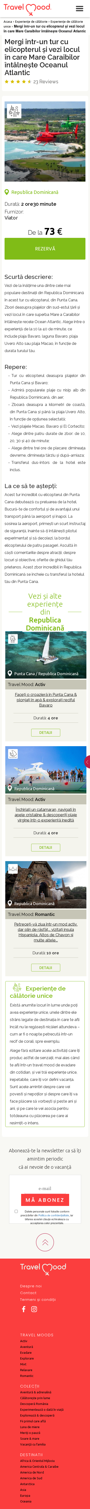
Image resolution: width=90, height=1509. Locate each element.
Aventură (26, 1346)
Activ (23, 1341)
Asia (23, 1489)
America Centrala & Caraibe (39, 1466)
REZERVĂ (45, 248)
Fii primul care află (33, 1421)
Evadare (26, 1352)
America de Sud (31, 1478)
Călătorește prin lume (35, 1398)
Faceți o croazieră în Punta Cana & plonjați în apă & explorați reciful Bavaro (46, 700)
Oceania (25, 1501)
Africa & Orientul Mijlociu (37, 1460)
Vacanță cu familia (33, 1444)
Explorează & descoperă (37, 1415)
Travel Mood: (26, 684)
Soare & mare (29, 1438)
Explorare (27, 1358)
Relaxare (26, 1370)
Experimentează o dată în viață (42, 1409)
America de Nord (32, 1472)
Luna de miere (30, 1427)
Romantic (26, 1375)
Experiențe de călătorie (31, 21)
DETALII (45, 732)
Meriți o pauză (30, 1432)
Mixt (23, 1364)
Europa (25, 1495)
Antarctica (27, 1484)
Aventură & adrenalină (35, 1392)
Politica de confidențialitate (53, 1215)
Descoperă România (34, 1403)
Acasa (8, 21)
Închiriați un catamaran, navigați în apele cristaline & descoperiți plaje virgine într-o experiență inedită (46, 814)
